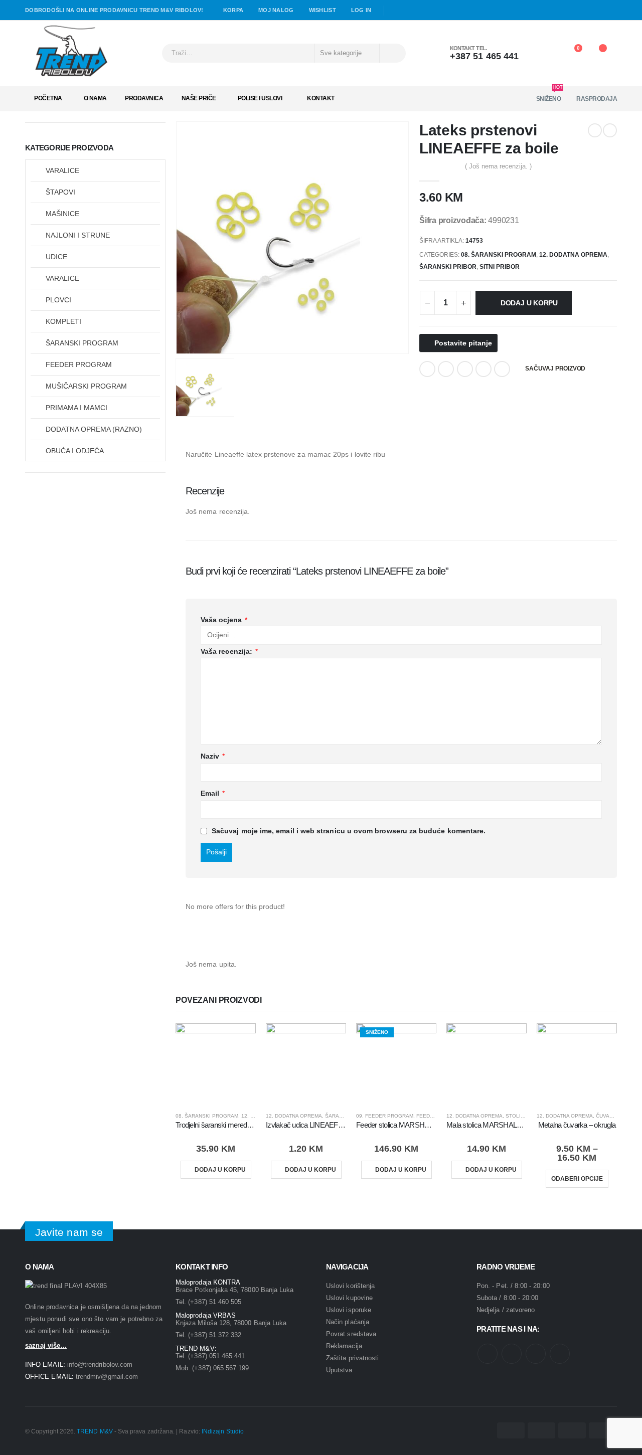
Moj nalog (275, 10)
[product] (216, 1063)
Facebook (427, 369)
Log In (361, 10)
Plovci (58, 300)
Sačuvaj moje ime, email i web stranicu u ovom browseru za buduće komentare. (349, 831)
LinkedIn (465, 369)
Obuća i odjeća (75, 451)
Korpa (233, 10)
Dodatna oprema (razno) (94, 429)
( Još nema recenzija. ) (498, 166)
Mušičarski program (86, 386)
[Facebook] (395, 10)
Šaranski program (82, 343)
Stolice (517, 1116)
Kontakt (321, 98)
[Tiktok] (438, 10)
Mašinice (62, 214)
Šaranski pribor (447, 266)
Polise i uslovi (260, 98)
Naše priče (199, 98)
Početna (48, 98)
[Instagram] (424, 10)
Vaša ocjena (224, 620)
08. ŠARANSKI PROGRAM (498, 254)
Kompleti (63, 321)
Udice (56, 257)
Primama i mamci (76, 408)
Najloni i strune (78, 235)
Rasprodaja (596, 98)
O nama (95, 98)
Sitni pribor (499, 266)
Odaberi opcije (577, 1178)
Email (502, 369)
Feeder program (79, 364)
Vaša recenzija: (229, 651)
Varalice (62, 170)
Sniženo (549, 95)
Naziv (213, 756)
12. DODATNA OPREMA (573, 254)
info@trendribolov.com (99, 1364)
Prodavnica (144, 98)
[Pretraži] (392, 53)
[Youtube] (410, 10)
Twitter (446, 369)
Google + (483, 369)
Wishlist (322, 10)
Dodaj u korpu (529, 303)
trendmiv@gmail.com (107, 1376)
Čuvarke (608, 1116)
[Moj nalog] (545, 53)
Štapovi (60, 192)
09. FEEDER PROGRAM (384, 1116)
